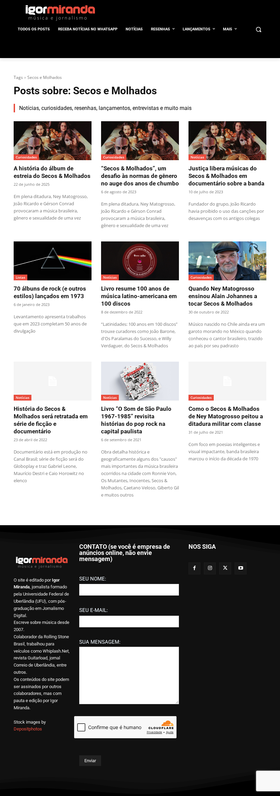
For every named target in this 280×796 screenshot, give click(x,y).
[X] (225, 568)
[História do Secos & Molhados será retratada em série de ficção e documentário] (53, 381)
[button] (258, 30)
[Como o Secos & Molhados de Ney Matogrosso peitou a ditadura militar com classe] (227, 381)
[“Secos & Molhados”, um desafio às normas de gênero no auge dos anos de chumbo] (140, 140)
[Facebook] (194, 568)
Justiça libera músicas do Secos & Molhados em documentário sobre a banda (226, 176)
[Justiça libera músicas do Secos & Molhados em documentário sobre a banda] (227, 140)
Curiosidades (26, 157)
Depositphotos (28, 728)
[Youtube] (241, 568)
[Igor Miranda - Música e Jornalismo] (60, 12)
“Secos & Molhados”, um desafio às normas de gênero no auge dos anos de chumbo (140, 176)
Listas (20, 277)
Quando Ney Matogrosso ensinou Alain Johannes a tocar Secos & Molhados (222, 296)
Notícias (197, 157)
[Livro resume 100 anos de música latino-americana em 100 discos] (140, 260)
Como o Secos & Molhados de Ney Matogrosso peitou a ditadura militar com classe (225, 416)
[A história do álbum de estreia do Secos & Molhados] (53, 140)
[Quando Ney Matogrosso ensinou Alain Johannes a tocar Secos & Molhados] (227, 260)
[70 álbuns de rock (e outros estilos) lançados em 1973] (53, 260)
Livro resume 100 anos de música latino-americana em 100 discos (139, 296)
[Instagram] (210, 568)
